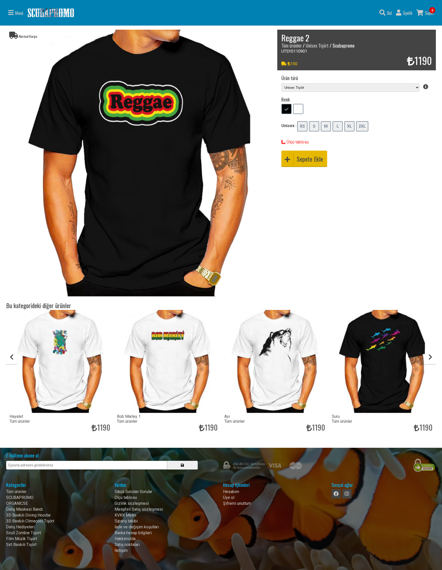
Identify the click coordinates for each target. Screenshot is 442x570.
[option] (139, 163)
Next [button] (430, 357)
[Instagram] (346, 493)
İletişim (121, 550)
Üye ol (228, 497)
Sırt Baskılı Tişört (21, 544)
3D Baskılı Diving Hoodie (28, 515)
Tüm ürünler (291, 45)
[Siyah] (286, 109)
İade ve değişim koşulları (137, 526)
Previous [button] (11, 357)
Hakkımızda (125, 538)
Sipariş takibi (126, 521)
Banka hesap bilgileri (133, 532)
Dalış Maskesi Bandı (24, 509)
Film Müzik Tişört (21, 538)
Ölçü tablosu (297, 142)
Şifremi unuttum (237, 503)
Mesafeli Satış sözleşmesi (139, 509)
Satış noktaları (127, 544)
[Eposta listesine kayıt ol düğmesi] (182, 465)
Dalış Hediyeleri (20, 526)
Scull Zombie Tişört (23, 532)
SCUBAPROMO (20, 497)
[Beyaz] (298, 109)
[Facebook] (336, 493)
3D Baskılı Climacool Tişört (30, 521)
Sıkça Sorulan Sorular (133, 491)
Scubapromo (50, 13)
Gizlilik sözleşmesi (132, 503)
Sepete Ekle (310, 158)
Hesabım (231, 491)
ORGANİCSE (17, 503)
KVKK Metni (125, 515)
